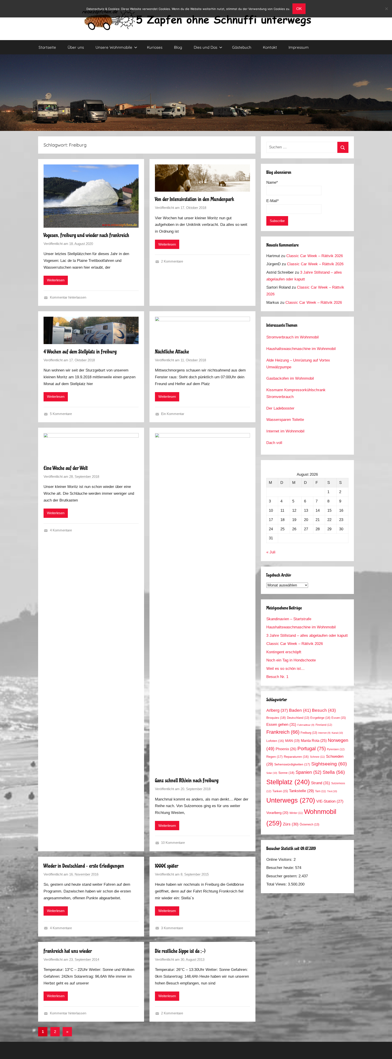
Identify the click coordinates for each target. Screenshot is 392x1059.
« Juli (270, 552)
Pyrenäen (336, 749)
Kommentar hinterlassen (68, 297)
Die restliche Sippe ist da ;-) (180, 951)
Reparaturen (296, 756)
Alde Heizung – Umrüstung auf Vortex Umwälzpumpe (298, 363)
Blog (178, 47)
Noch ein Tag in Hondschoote (291, 660)
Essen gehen (281, 724)
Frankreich (282, 732)
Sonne (286, 772)
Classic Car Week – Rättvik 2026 (314, 256)
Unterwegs (290, 800)
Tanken (280, 791)
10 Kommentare (173, 842)
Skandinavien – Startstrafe (288, 619)
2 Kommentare (172, 261)
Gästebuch (241, 47)
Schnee (317, 756)
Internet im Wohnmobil (285, 431)
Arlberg (277, 710)
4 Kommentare (61, 530)
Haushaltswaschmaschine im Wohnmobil (301, 349)
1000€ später (166, 866)
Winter (296, 812)
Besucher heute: (280, 868)
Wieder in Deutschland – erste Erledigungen (84, 866)
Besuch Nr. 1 (277, 677)
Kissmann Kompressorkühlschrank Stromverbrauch (296, 393)
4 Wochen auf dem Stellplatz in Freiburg (80, 351)
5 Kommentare (61, 414)
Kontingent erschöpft (283, 652)
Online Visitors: (280, 859)
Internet (324, 732)
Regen (274, 756)
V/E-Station (329, 801)
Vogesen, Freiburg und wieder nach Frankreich (86, 235)
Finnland (324, 724)
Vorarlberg (277, 813)
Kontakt (270, 47)
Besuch (324, 710)
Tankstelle (301, 791)
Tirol (332, 791)
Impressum (299, 47)
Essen (338, 717)
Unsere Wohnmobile (114, 47)
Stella (334, 772)
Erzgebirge (320, 717)
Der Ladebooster (280, 408)
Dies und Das (205, 47)
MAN (292, 741)
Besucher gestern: (282, 876)
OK (299, 9)
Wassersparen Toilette (285, 419)
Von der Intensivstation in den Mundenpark (194, 199)
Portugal (311, 748)
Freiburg (309, 732)
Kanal (337, 732)
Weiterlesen (55, 280)
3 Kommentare (172, 928)
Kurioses (154, 47)
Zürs (291, 824)
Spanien (308, 772)
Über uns (76, 47)
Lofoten (275, 741)
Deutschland (298, 717)
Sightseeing (329, 763)
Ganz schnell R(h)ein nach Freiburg (186, 780)
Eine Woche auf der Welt (66, 468)
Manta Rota (314, 741)
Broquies (276, 717)
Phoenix (286, 749)
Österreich (309, 824)
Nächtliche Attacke (172, 351)
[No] (386, 8)
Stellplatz (288, 782)
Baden (300, 710)
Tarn (320, 791)
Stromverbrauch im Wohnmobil (292, 337)
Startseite (47, 47)
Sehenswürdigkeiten (292, 764)
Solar (271, 773)
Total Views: (277, 884)
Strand (320, 783)
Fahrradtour (305, 725)
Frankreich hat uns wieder (68, 951)
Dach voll (274, 443)
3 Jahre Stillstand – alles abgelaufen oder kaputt (307, 635)
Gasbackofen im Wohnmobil (290, 378)
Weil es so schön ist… (285, 668)
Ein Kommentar (172, 414)
